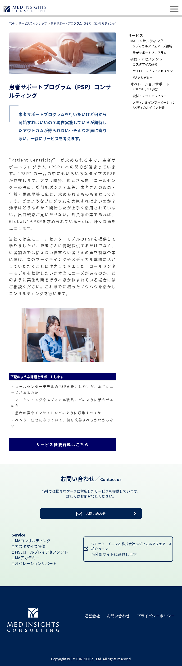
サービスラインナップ (32, 23)
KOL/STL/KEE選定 (145, 89)
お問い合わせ (118, 616)
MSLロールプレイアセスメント (154, 71)
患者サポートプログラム (150, 52)
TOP (12, 23)
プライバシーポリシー (156, 616)
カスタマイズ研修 (145, 64)
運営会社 (92, 616)
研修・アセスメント (146, 58)
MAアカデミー (143, 77)
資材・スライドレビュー (150, 95)
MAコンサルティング (147, 40)
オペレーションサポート (149, 83)
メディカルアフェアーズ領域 (152, 46)
